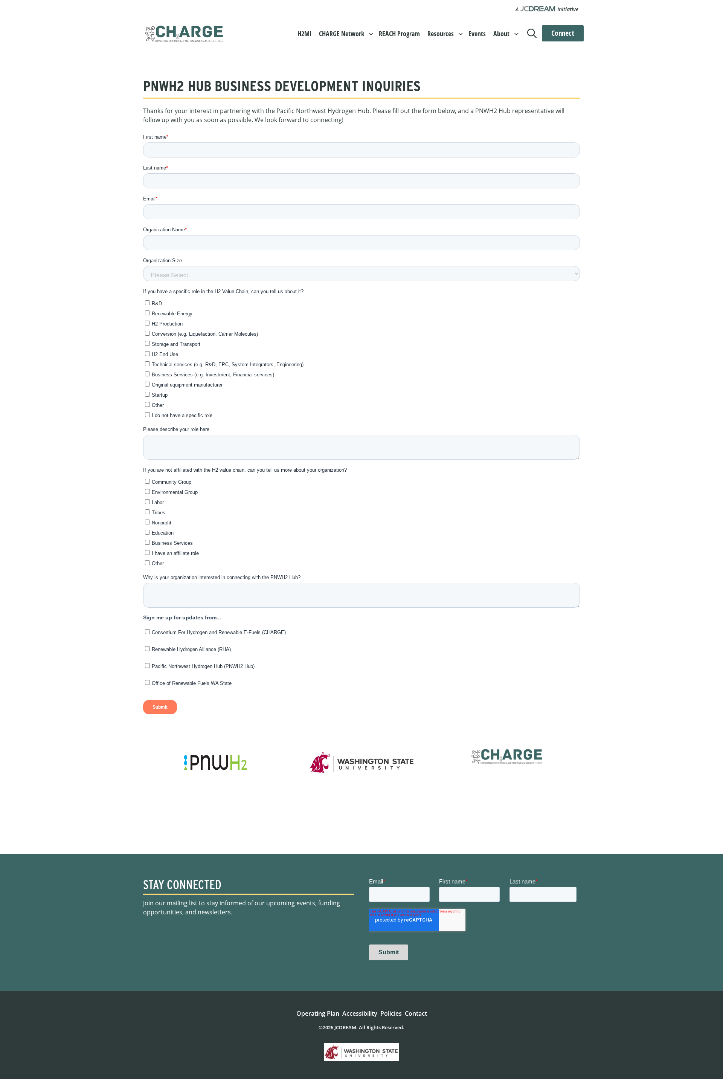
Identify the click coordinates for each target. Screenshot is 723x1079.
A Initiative (547, 9)
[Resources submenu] (460, 33)
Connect (562, 33)
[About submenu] (516, 33)
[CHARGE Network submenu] (371, 33)
